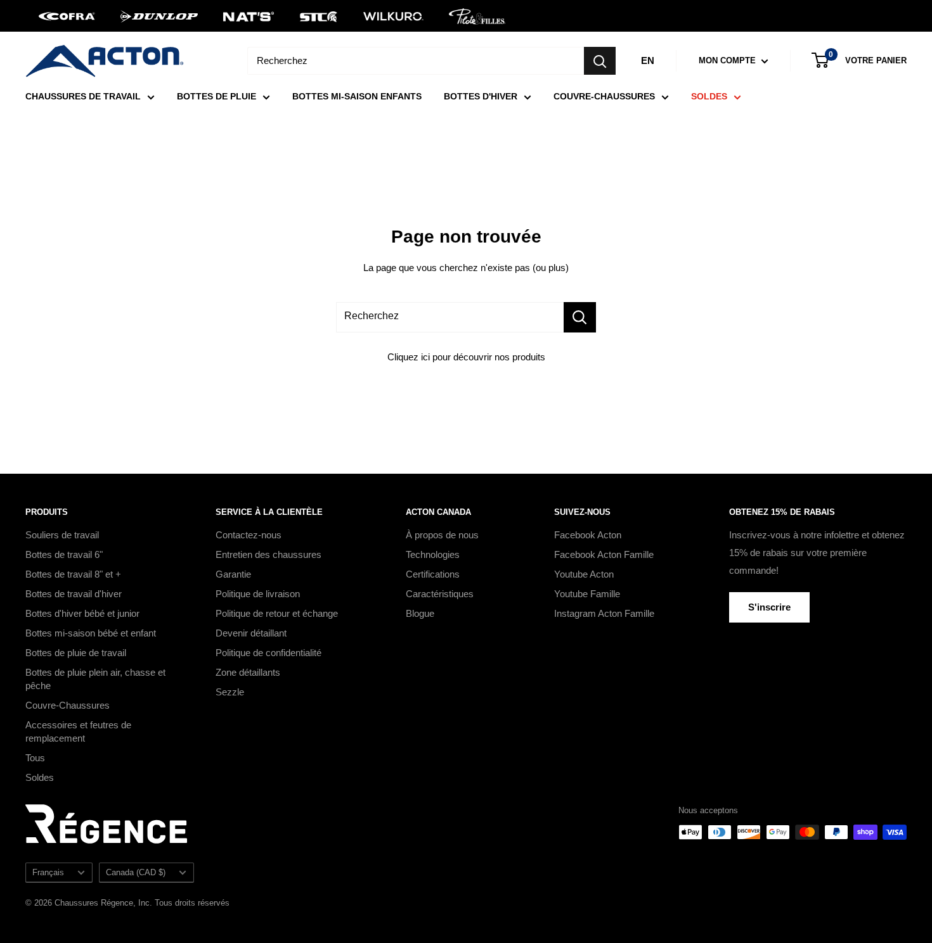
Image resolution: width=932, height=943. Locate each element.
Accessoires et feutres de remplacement (78, 731)
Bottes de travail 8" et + (73, 574)
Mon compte (728, 60)
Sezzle (230, 692)
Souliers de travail (62, 534)
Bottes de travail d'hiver (73, 593)
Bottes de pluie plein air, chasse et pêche (95, 679)
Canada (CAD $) (135, 872)
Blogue (420, 613)
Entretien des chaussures (268, 554)
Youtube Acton (584, 574)
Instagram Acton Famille (604, 613)
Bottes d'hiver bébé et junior (82, 613)
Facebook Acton (587, 534)
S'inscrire (769, 607)
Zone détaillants (248, 672)
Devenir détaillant (251, 633)
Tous (35, 757)
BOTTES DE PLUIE (216, 96)
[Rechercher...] (580, 317)
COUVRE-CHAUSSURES (604, 96)
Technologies (433, 554)
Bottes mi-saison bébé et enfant (90, 633)
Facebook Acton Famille (604, 554)
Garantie (233, 574)
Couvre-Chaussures (67, 705)
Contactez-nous (249, 534)
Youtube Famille (587, 593)
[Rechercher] (600, 61)
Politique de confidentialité (268, 652)
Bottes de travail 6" (64, 554)
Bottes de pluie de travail (75, 652)
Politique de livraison (258, 593)
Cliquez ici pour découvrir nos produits (466, 356)
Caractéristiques (440, 593)
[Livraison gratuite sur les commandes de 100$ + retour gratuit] (466, 16)
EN (647, 60)
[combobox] (415, 61)
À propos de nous (442, 534)
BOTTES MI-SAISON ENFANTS (357, 96)
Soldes (39, 777)
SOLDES (709, 96)
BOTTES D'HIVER (480, 96)
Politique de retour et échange (277, 613)
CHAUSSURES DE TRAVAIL (83, 96)
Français (48, 872)
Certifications (433, 574)
